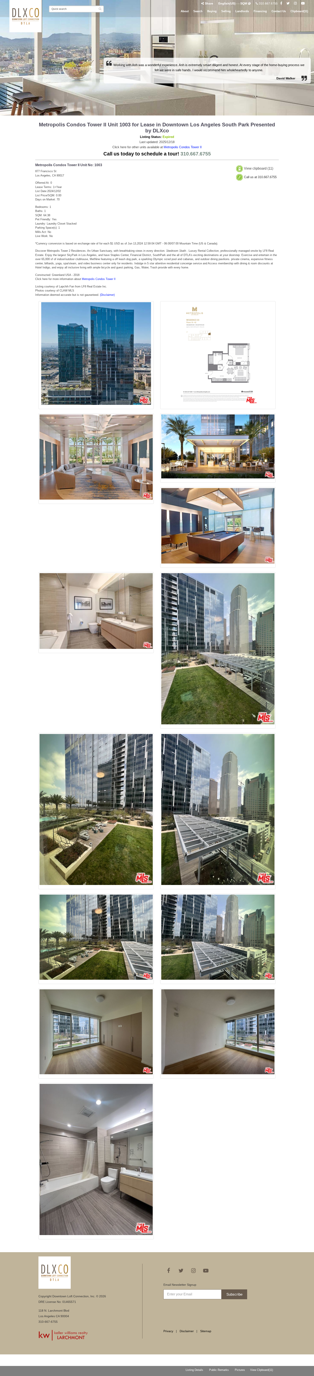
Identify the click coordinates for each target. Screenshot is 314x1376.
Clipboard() (299, 11)
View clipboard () (258, 168)
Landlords (242, 11)
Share (209, 3)
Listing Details (194, 1370)
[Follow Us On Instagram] (295, 3)
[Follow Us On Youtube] (303, 3)
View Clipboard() (261, 1370)
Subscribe (234, 1294)
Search (197, 11)
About (185, 11)
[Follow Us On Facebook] (281, 3)
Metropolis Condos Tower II (183, 147)
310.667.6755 (268, 3)
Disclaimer (187, 1331)
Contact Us (278, 11)
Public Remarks (219, 1370)
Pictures (240, 1370)
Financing (260, 11)
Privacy (168, 1331)
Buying (212, 11)
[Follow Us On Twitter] (288, 3)
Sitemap (205, 1331)
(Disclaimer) (107, 294)
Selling (226, 11)
